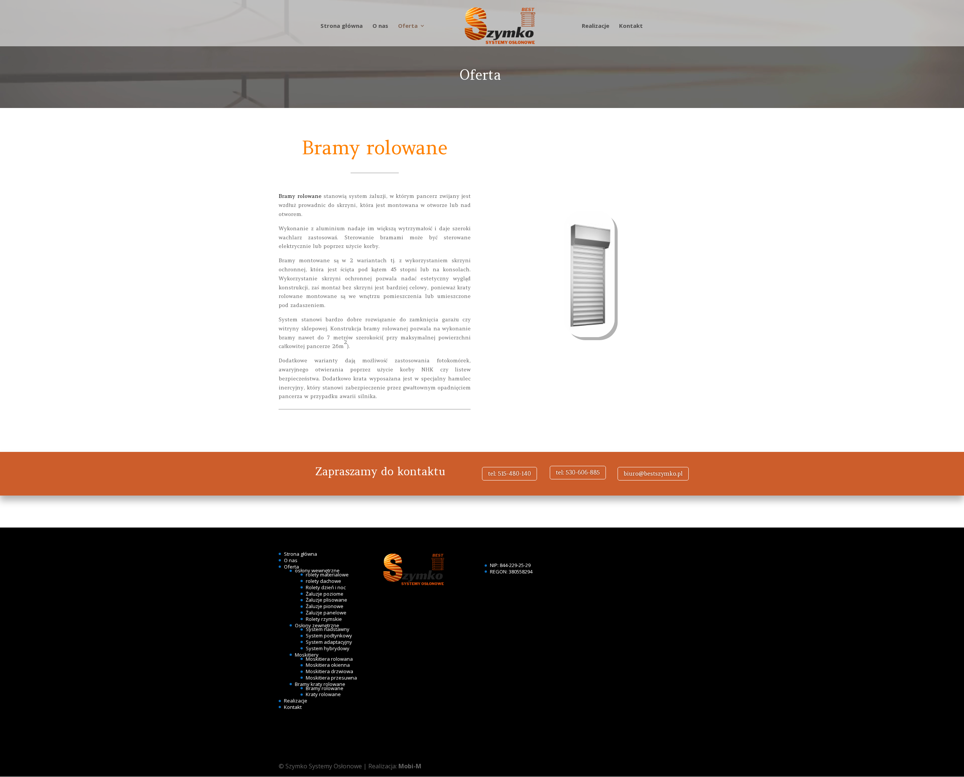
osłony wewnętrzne (317, 570)
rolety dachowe (323, 581)
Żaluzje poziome (324, 593)
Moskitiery (307, 654)
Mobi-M (409, 766)
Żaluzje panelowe (326, 612)
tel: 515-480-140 (509, 473)
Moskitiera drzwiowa (329, 671)
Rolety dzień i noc (326, 587)
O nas (380, 26)
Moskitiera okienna (328, 664)
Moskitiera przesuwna (331, 677)
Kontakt (631, 26)
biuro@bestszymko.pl (653, 473)
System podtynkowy (329, 635)
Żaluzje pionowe (324, 606)
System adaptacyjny (329, 642)
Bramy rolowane (300, 196)
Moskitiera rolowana (329, 658)
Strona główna (341, 26)
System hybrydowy (327, 648)
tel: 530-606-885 (578, 472)
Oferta (408, 26)
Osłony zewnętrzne (317, 625)
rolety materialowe (327, 574)
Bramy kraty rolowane (320, 684)
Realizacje (595, 26)
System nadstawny (327, 629)
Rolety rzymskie (324, 619)
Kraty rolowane (323, 694)
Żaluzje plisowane (326, 599)
